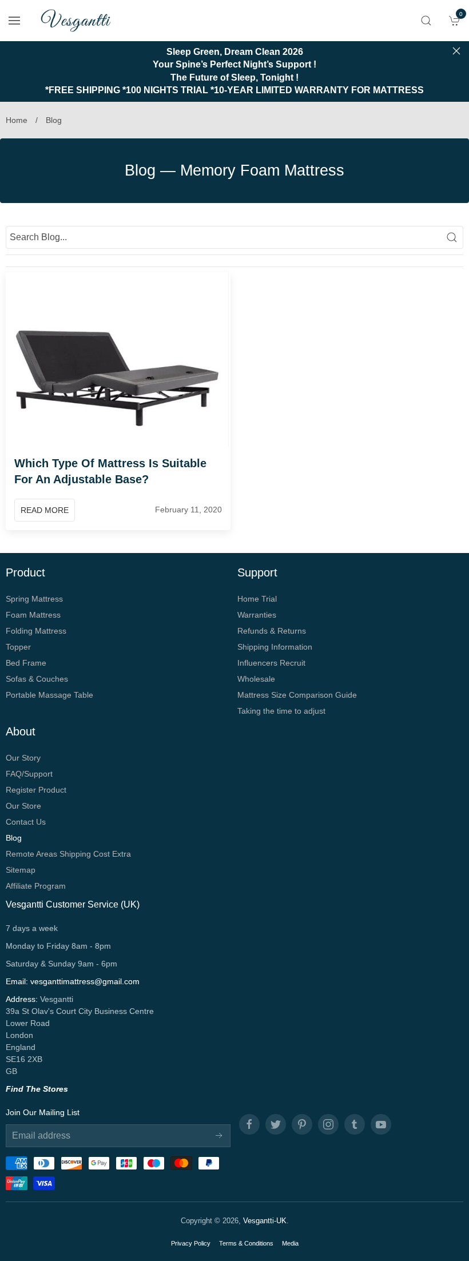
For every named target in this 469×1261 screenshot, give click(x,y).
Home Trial (257, 598)
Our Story (23, 757)
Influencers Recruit (271, 662)
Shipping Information (274, 646)
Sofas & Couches (37, 678)
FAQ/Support (29, 773)
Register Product (36, 789)
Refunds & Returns (271, 630)
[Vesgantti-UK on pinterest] (302, 1124)
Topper (18, 646)
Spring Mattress (34, 598)
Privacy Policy (190, 1243)
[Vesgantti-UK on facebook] (249, 1124)
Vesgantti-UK (265, 1220)
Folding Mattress (36, 630)
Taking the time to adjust (281, 710)
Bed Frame (26, 662)
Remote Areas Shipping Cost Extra (68, 853)
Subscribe (219, 1135)
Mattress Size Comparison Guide (297, 694)
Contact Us (26, 821)
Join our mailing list (43, 1112)
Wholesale (256, 678)
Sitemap (20, 869)
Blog (140, 170)
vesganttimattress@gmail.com (85, 981)
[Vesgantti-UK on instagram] (328, 1124)
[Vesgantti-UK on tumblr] (354, 1124)
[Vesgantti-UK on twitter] (275, 1124)
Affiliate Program (36, 885)
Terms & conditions (246, 1243)
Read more (45, 510)
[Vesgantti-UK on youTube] (381, 1124)
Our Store (23, 805)
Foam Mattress (33, 614)
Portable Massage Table (49, 694)
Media (290, 1243)
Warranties (256, 614)
